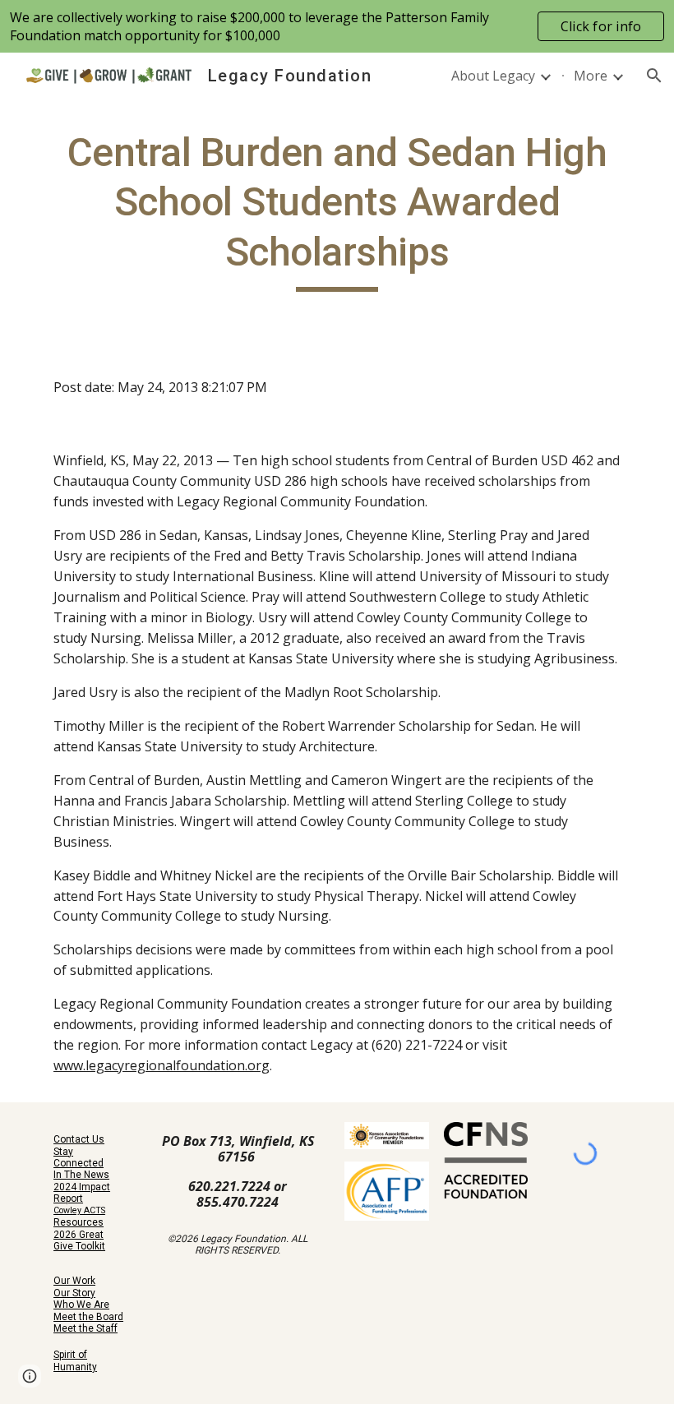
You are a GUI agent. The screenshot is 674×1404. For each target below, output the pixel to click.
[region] (337, 26)
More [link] (590, 76)
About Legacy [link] (493, 76)
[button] (654, 75)
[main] (337, 210)
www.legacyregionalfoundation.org (161, 1065)
